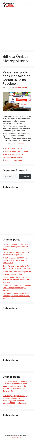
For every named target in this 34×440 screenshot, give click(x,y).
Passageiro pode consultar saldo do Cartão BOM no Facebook (16, 77)
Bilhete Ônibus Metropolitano (16, 151)
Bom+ (5, 154)
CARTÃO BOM (10, 149)
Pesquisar (25, 176)
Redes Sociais (16, 157)
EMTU (19, 149)
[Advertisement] (17, 29)
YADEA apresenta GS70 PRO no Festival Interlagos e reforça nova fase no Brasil (15, 260)
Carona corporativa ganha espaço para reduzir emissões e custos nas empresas (16, 279)
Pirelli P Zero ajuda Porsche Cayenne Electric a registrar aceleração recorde (17, 287)
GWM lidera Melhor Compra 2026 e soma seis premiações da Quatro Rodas (16, 246)
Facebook (6, 157)
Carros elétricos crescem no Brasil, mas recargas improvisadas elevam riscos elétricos (16, 295)
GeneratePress (17, 437)
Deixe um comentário (13, 160)
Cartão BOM (13, 154)
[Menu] (29, 4)
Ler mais (21, 143)
